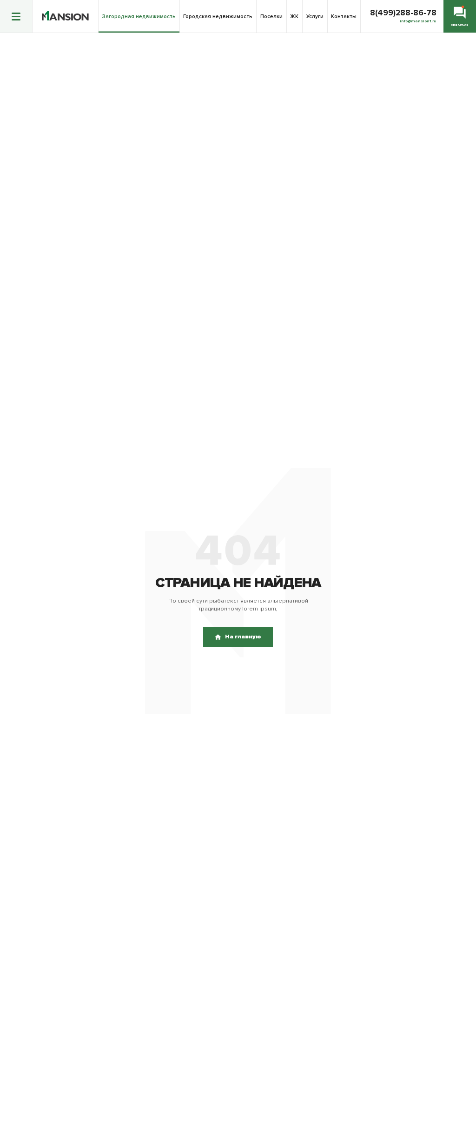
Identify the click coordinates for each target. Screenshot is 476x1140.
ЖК (294, 16)
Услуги (315, 16)
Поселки (271, 16)
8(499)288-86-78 (403, 13)
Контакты (344, 16)
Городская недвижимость (217, 16)
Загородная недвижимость (139, 16)
